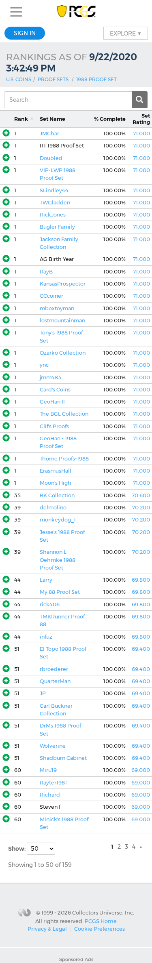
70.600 (141, 495)
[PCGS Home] (76, 12)
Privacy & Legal (47, 928)
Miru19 (48, 770)
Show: (17, 848)
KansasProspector (63, 284)
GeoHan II (52, 402)
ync (44, 365)
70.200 (141, 508)
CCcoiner (51, 296)
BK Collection (57, 495)
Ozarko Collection (63, 353)
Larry (46, 580)
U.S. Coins (18, 79)
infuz (46, 637)
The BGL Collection (64, 414)
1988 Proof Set (96, 79)
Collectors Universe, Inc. (103, 912)
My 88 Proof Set (60, 592)
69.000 (140, 770)
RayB (46, 272)
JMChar (49, 133)
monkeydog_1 (58, 520)
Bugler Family (57, 227)
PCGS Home (101, 920)
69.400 (141, 649)
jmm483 (50, 377)
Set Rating (141, 119)
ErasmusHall (55, 471)
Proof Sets (53, 79)
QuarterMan (55, 681)
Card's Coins (55, 390)
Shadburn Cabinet (63, 758)
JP (43, 693)
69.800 (141, 580)
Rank (21, 119)
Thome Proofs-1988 (64, 459)
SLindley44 (54, 190)
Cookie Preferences (99, 928)
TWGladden (55, 203)
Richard (50, 795)
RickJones (53, 215)
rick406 (50, 604)
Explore (125, 33)
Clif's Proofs (54, 426)
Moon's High (55, 483)
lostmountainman (62, 320)
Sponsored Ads (76, 959)
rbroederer (54, 669)
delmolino (53, 508)
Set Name (52, 119)
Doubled (51, 158)
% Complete (110, 119)
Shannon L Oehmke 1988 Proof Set (57, 560)
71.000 (141, 133)
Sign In (25, 33)
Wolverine (53, 746)
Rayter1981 (53, 783)
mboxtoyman (57, 308)
